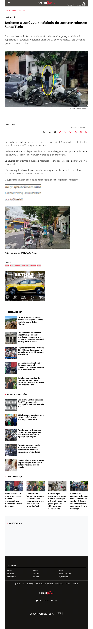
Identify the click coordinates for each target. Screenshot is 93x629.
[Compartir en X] (65, 132)
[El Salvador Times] (46, 3)
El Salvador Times (11, 10)
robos (39, 266)
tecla (11, 266)
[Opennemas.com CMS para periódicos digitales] (46, 616)
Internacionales (65, 574)
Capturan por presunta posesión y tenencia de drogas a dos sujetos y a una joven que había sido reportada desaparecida (57, 501)
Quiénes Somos (20, 584)
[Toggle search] (84, 3)
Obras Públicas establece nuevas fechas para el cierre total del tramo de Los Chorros (30, 321)
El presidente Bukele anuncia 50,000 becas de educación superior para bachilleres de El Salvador (31, 351)
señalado (33, 266)
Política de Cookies (71, 584)
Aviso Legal (59, 584)
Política (36, 571)
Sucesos (22, 10)
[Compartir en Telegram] (75, 132)
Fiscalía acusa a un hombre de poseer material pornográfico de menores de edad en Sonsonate (31, 366)
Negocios (36, 574)
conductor (25, 266)
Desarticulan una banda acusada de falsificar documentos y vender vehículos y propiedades (29, 448)
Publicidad (39, 584)
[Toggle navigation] (9, 3)
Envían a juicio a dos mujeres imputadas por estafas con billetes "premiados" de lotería (31, 463)
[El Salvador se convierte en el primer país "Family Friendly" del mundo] (11, 420)
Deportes (36, 577)
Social (61, 571)
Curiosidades (64, 577)
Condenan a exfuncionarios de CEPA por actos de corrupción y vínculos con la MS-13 (31, 403)
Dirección (30, 584)
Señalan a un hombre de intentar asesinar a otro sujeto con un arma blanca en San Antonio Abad (31, 381)
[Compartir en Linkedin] (80, 132)
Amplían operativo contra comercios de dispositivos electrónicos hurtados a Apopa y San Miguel (29, 433)
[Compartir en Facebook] (60, 132)
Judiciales (10, 574)
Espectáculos (11, 577)
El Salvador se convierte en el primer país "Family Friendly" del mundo (31, 417)
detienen (17, 266)
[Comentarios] (45, 132)
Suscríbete (49, 584)
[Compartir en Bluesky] (70, 132)
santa (7, 266)
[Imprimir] (55, 132)
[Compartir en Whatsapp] (85, 132)
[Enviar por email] (50, 132)
